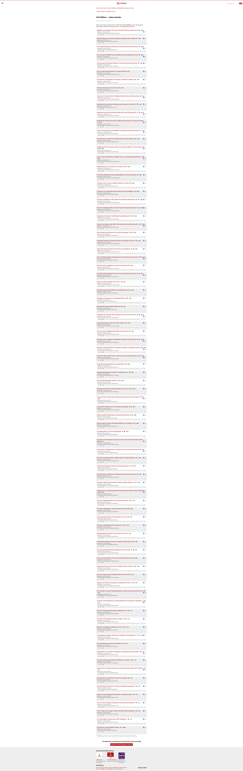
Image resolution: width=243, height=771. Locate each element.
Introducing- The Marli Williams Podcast (108, 727)
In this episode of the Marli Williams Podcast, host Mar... (108, 569)
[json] (144, 768)
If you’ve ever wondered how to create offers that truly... (108, 227)
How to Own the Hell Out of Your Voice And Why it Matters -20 (114, 558)
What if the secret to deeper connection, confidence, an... (108, 66)
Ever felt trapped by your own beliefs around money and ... (109, 125)
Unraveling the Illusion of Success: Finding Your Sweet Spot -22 (114, 541)
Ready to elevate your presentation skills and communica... (109, 251)
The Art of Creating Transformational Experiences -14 (112, 610)
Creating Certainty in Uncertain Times (107, 88)
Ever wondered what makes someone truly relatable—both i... (109, 177)
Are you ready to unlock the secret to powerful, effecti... (108, 194)
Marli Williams (109, 11)
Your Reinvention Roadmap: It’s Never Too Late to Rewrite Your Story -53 (117, 273)
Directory (114, 8)
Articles (109, 8)
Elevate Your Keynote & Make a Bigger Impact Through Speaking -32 (116, 457)
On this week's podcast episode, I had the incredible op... (108, 391)
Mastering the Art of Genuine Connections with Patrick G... (109, 334)
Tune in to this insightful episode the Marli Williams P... (108, 434)
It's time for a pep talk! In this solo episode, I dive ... (107, 301)
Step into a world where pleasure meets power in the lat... (108, 477)
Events (104, 8)
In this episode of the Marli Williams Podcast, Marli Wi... (108, 536)
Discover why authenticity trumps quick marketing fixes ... (108, 342)
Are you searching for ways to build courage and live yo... (108, 90)
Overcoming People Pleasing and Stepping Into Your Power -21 (114, 550)
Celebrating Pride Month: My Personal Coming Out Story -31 (114, 466)
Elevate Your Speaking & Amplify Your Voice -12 (110, 627)
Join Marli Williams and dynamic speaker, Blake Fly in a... (108, 595)
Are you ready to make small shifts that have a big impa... (108, 218)
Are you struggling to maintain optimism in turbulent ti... (108, 350)
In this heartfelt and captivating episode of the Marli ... (108, 468)
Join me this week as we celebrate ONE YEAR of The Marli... (108, 358)
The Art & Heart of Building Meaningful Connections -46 (112, 331)
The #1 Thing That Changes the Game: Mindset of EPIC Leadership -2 (116, 711)
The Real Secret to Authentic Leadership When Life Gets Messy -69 (115, 138)
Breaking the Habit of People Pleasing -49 (108, 306)
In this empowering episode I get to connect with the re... (108, 276)
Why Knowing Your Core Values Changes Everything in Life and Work (116, 38)
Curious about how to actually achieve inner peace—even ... (109, 74)
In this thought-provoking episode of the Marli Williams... (108, 613)
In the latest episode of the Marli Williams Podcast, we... (108, 260)
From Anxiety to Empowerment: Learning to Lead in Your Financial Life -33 (118, 449)
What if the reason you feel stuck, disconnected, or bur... (108, 41)
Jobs (101, 8)
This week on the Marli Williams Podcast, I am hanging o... (108, 375)
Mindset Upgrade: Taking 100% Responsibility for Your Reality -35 (115, 423)
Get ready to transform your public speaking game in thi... (108, 460)
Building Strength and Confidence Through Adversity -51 (113, 290)
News (98, 8)
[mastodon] (139, 768)
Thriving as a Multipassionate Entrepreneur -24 (110, 525)
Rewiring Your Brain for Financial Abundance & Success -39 (113, 388)
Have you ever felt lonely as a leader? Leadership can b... (108, 383)
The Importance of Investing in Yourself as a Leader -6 (112, 678)
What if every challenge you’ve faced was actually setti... (108, 293)
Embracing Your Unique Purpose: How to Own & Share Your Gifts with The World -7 (120, 668)
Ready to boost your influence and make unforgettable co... (109, 210)
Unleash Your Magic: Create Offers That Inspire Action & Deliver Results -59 (118, 224)
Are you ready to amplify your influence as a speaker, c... (108, 133)
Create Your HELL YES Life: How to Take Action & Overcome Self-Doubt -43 (118, 356)
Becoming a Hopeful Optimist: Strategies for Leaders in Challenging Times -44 (119, 347)
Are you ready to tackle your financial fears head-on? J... (108, 452)
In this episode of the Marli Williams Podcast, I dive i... (108, 309)
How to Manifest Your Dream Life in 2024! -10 (109, 643)
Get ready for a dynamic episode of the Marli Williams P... (108, 662)
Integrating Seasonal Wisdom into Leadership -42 (111, 364)
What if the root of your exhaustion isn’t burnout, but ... (108, 82)
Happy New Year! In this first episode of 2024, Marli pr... (108, 646)
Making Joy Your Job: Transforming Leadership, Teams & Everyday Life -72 (117, 112)
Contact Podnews (109, 769)
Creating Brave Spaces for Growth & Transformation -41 (112, 372)
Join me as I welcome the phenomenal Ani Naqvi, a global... (109, 284)
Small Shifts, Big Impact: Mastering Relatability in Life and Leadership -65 (117, 175)
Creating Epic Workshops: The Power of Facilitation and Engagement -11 (117, 635)
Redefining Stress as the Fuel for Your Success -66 (111, 166)
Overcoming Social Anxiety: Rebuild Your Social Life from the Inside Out (117, 63)
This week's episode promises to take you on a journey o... (108, 268)
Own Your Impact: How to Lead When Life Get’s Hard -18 (113, 574)
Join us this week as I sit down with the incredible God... (108, 503)
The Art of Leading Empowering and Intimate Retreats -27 (113, 500)
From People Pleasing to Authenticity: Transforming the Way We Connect (117, 46)
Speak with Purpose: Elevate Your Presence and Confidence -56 (114, 249)
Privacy (97, 769)
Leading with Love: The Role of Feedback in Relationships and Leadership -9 (118, 651)
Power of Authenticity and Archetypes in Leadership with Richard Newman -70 (119, 130)
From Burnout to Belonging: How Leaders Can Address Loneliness (115, 79)
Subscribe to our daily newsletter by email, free (121, 744)
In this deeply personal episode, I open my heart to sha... (108, 151)
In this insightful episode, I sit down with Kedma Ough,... (108, 485)
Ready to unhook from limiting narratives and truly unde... (109, 409)
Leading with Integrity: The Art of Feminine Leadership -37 (113, 406)
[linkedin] (141, 768)
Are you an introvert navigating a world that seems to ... (108, 235)
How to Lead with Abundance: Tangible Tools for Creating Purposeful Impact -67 (119, 157)
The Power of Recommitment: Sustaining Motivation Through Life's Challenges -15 (120, 600)
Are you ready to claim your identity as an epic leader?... (108, 713)
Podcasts (103, 11)
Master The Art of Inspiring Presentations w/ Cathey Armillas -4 (115, 694)
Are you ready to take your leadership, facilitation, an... (108, 730)
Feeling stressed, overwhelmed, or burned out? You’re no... (109, 169)
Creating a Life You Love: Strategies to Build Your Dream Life (114, 183)
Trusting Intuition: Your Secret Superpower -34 (110, 431)
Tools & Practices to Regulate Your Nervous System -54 (112, 265)
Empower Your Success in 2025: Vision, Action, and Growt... (109, 325)
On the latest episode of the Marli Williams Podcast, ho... (108, 544)
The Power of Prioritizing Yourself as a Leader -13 (111, 619)
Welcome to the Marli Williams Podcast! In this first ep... (108, 722)
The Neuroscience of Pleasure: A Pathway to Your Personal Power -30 (116, 474)
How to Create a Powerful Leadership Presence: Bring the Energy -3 (116, 702)
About (132, 8)
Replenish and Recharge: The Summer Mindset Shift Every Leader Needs (117, 30)
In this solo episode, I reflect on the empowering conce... (108, 317)
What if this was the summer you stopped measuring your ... (109, 33)
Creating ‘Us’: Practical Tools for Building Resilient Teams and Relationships (118, 96)
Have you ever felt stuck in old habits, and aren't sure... (108, 57)
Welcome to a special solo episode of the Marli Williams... (108, 511)
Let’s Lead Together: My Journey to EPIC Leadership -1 (112, 719)
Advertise (127, 8)
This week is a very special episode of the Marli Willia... (108, 418)
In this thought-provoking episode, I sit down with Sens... (108, 577)
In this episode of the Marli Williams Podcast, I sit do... (108, 401)
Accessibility (102, 769)
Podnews (99, 11)
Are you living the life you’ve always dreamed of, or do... (108, 426)
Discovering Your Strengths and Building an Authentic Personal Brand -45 (117, 339)
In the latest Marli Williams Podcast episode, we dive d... (108, 519)
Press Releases (120, 8)
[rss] (146, 768)
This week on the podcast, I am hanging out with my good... (109, 585)
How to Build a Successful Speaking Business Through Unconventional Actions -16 (120, 591)
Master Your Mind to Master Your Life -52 (108, 282)
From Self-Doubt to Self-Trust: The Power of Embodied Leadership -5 (116, 686)
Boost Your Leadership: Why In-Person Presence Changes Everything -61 (117, 207)
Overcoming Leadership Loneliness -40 (108, 380)
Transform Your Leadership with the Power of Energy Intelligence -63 (116, 191)
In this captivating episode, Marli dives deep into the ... (108, 689)
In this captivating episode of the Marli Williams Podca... (108, 654)
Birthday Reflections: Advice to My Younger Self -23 (111, 533)
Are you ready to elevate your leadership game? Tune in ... (108, 705)
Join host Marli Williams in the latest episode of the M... (108, 681)
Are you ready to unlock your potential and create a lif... (108, 186)
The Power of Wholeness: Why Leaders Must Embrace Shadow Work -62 (117, 199)
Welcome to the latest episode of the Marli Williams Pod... (108, 561)
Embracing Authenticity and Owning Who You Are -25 (112, 517)
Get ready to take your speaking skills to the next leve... (108, 630)
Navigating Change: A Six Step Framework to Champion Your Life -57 (116, 240)
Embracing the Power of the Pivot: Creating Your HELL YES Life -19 (115, 566)
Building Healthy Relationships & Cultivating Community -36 (114, 415)
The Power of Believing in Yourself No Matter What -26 (112, 508)
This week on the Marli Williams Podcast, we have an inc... (108, 367)
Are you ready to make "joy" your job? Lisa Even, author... (108, 115)
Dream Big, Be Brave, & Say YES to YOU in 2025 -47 (111, 323)
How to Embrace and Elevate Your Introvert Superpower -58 (114, 232)
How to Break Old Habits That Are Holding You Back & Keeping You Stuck (117, 55)
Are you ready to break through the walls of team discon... (108, 99)
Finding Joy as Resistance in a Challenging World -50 (111, 298)
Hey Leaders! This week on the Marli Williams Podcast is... (108, 444)
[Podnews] (118, 3)
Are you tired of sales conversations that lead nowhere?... (108, 552)
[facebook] (140, 768)
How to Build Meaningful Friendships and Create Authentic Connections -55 (118, 257)
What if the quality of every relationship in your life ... (107, 49)
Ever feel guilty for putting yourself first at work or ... (107, 107)
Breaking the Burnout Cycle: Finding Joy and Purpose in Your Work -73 (116, 104)
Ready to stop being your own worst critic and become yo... (109, 243)
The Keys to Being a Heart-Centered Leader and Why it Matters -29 (116, 482)
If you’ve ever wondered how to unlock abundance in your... (109, 161)
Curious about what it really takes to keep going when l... (108, 141)
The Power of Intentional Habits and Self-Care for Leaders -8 (114, 660)
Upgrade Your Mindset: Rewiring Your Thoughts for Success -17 (114, 582)
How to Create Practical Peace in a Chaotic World (110, 71)
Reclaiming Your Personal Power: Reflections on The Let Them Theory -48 (117, 314)
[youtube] (143, 768)
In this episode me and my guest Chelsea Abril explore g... (108, 528)
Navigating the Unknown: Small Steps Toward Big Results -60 (114, 216)
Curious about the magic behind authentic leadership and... (109, 202)
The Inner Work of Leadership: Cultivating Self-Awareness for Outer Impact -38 (119, 397)
